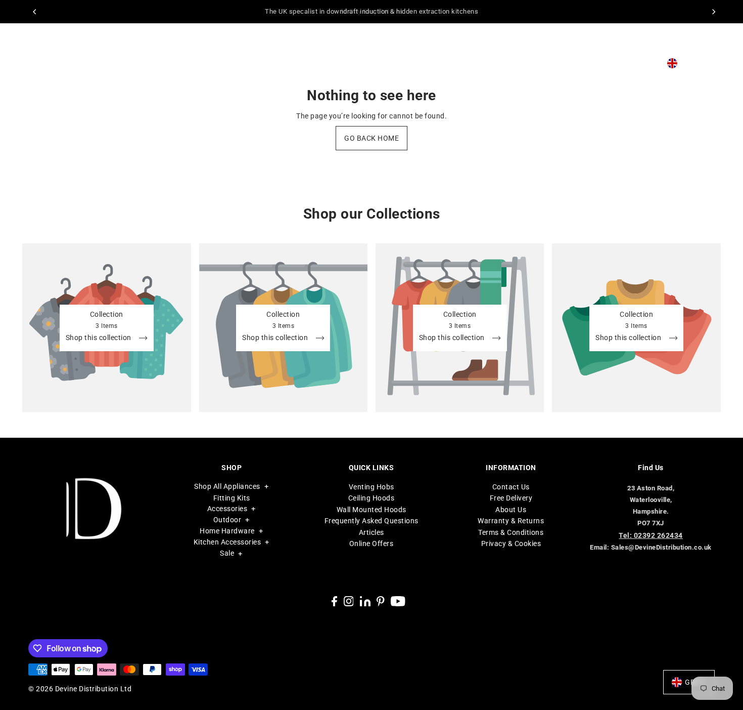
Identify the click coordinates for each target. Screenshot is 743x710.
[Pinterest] (381, 601)
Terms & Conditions (510, 532)
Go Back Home (371, 138)
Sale (227, 554)
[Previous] (34, 11)
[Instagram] (349, 601)
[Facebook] (334, 601)
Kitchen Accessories (227, 542)
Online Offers (371, 543)
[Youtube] (398, 601)
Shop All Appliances (227, 486)
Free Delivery (511, 498)
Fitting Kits (231, 498)
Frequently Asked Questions (371, 521)
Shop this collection (99, 338)
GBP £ (691, 63)
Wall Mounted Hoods (371, 510)
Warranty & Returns (511, 521)
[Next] (713, 11)
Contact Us (511, 487)
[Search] (637, 63)
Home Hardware (227, 531)
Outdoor (227, 520)
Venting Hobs (371, 487)
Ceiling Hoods (371, 498)
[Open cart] (713, 63)
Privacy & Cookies (511, 543)
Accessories (227, 509)
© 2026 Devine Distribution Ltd (79, 689)
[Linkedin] (365, 601)
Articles (371, 532)
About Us (510, 510)
